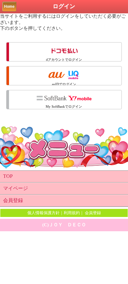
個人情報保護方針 (43, 212)
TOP (8, 176)
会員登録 (13, 200)
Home (9, 6)
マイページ (15, 188)
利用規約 (72, 212)
